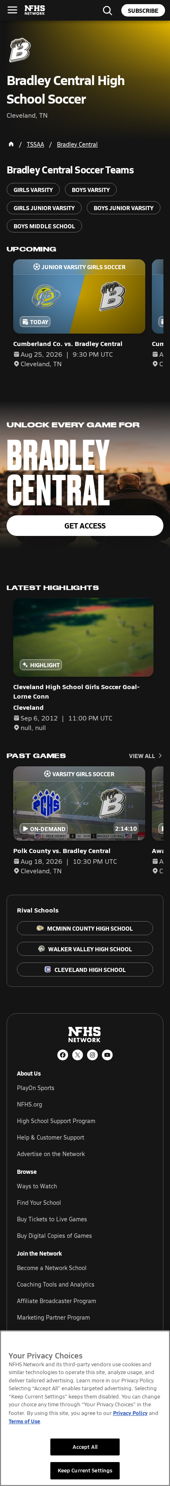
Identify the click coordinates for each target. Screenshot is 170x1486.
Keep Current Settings (85, 1470)
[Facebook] (62, 1055)
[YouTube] (107, 1055)
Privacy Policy (130, 1413)
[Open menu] (12, 9)
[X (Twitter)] (77, 1055)
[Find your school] (107, 10)
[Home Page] (11, 144)
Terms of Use (24, 1421)
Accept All (85, 1446)
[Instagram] (92, 1055)
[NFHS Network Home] (35, 10)
